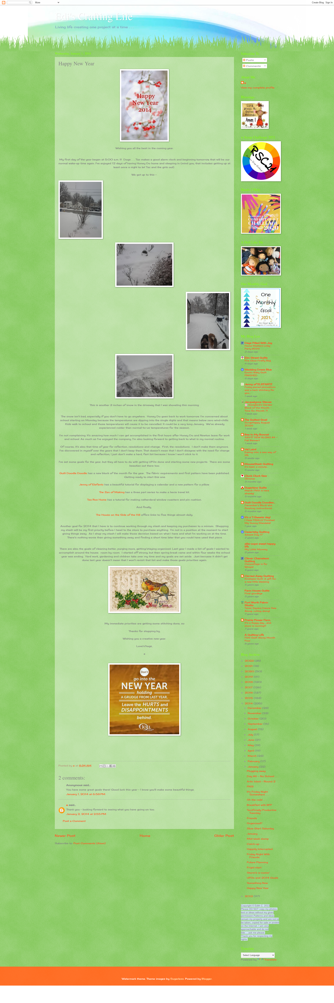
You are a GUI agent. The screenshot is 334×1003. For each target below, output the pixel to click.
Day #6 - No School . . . (262, 776)
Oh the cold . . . (257, 799)
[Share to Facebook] (111, 766)
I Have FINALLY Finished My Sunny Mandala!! (260, 521)
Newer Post (65, 836)
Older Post (224, 836)
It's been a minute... (256, 466)
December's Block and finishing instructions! (258, 507)
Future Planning (257, 862)
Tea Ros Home (96, 499)
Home (145, 836)
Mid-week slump (258, 838)
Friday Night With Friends (258, 856)
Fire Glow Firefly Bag (258, 360)
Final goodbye (253, 593)
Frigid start (254, 867)
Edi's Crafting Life (94, 16)
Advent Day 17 (254, 534)
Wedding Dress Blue (258, 369)
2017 (249, 687)
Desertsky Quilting (257, 531)
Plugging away (256, 770)
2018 (249, 681)
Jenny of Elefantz (91, 484)
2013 (249, 896)
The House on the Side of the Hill (118, 514)
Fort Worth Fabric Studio (256, 604)
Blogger (207, 978)
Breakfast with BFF (259, 804)
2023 (250, 660)
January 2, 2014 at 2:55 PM (86, 813)
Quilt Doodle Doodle (73, 473)
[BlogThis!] (104, 766)
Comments (253, 65)
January (253, 766)
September (255, 723)
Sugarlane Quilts (256, 487)
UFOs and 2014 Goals (262, 877)
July (251, 734)
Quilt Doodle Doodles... (260, 502)
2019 (249, 676)
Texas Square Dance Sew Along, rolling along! (260, 609)
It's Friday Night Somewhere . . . (258, 793)
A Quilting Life (254, 634)
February (254, 761)
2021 (249, 665)
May (251, 745)
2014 (249, 703)
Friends (252, 818)
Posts (249, 60)
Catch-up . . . (255, 843)
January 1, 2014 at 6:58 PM (85, 794)
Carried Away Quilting (259, 575)
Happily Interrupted (260, 848)
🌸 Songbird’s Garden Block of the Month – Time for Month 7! (258, 407)
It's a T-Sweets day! (258, 517)
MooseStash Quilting (259, 463)
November (255, 713)
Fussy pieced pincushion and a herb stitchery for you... (260, 390)
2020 (250, 671)
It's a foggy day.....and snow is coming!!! (258, 624)
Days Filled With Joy (258, 342)
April (251, 750)
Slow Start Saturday (260, 828)
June (251, 739)
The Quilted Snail (256, 419)
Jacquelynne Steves (258, 401)
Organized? (254, 823)
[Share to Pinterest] (114, 766)
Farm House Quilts (257, 590)
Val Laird (250, 449)
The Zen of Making (111, 492)
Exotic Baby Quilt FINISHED (256, 374)
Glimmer (250, 478)
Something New (257, 882)
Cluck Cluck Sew (256, 475)
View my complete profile (258, 87)
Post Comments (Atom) (89, 843)
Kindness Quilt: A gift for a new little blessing (260, 580)
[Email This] (101, 766)
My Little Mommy (256, 549)
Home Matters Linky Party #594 (257, 347)
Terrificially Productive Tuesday (261, 811)
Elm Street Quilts (256, 357)
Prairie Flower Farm (257, 619)
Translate (270, 959)
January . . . (254, 833)
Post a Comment (74, 820)
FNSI (250, 786)
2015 (249, 697)
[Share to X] (107, 766)
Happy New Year (258, 887)
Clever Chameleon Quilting (257, 560)
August (253, 729)
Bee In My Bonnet (257, 434)
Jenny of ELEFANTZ (258, 384)
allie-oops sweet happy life (260, 545)
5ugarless (177, 978)
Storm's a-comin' (258, 872)
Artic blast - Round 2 (261, 781)
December (255, 707)
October (254, 718)
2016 (249, 692)
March (252, 755)
